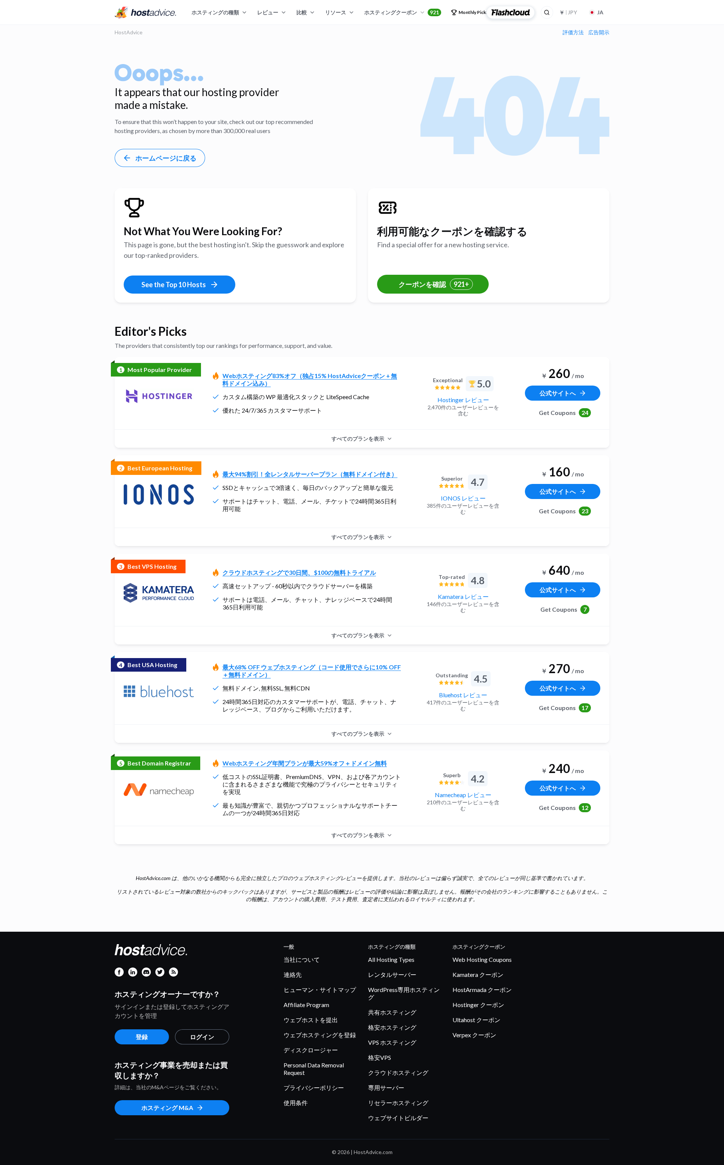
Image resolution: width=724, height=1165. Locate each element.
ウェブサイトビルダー (398, 1117)
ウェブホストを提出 (311, 1019)
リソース (335, 12)
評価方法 (573, 32)
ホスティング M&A (167, 1107)
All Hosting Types (391, 959)
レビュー (267, 12)
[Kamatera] (159, 592)
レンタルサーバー (392, 974)
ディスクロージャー (311, 1049)
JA (600, 12)
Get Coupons (563, 412)
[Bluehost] (159, 691)
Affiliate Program (306, 1004)
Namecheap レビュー (463, 794)
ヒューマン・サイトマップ (320, 989)
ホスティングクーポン (401, 12)
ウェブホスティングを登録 (320, 1034)
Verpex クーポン (474, 1034)
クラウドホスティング (398, 1072)
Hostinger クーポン (478, 1004)
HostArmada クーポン (482, 989)
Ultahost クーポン (476, 1019)
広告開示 (598, 32)
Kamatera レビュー (463, 596)
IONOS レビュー (463, 498)
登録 (142, 1036)
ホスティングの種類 (215, 12)
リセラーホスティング (398, 1102)
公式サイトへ (558, 392)
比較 (301, 12)
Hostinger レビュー (463, 399)
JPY (568, 12)
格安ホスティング (392, 1027)
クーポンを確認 (434, 284)
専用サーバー (386, 1087)
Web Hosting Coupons (482, 959)
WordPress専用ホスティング (404, 993)
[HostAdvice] (145, 12)
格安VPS (379, 1057)
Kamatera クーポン (477, 974)
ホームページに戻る (165, 158)
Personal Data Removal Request (314, 1068)
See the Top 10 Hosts (173, 284)
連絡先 (293, 974)
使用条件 (296, 1102)
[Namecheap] (159, 789)
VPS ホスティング (392, 1042)
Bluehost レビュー (463, 694)
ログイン (202, 1036)
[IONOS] (159, 494)
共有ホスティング (392, 1012)
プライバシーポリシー (314, 1087)
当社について (302, 959)
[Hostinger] (159, 396)
